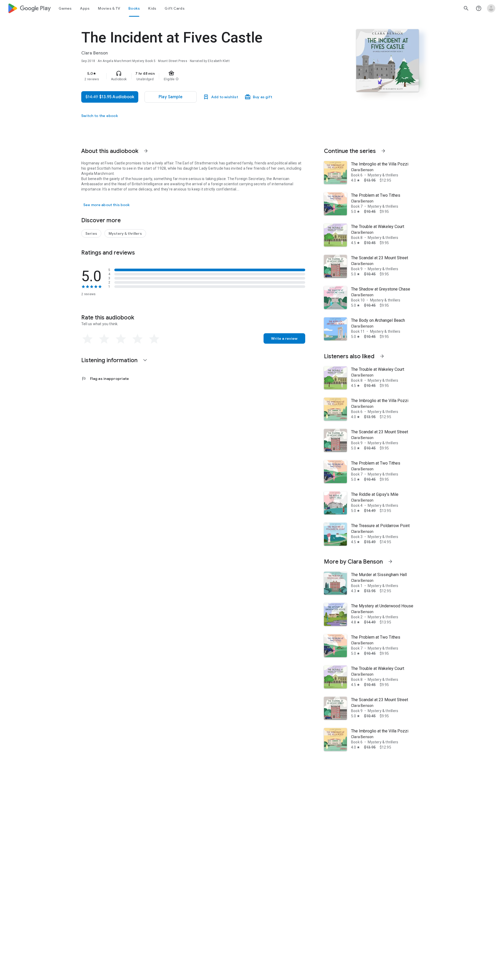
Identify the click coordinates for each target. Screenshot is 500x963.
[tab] (65, 8)
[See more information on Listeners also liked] (382, 356)
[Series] (91, 233)
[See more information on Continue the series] (383, 151)
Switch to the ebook (99, 115)
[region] (185, 76)
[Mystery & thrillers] (125, 233)
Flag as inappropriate (105, 378)
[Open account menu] (491, 8)
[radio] (87, 339)
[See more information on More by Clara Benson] (390, 561)
